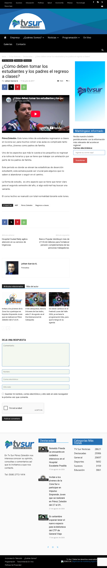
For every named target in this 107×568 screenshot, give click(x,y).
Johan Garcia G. (11, 81)
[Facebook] (93, 2)
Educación (27, 60)
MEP (16, 205)
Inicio (4, 56)
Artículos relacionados (13, 286)
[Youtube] (102, 6)
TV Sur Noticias (14, 56)
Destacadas (27, 56)
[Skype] (98, 2)
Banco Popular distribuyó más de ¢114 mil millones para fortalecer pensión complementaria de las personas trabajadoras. (54, 243)
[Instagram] (52, 547)
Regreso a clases (42, 205)
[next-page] (8, 328)
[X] (102, 2)
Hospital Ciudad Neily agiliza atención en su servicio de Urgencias (14, 242)
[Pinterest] (17, 87)
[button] (102, 50)
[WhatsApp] (24, 87)
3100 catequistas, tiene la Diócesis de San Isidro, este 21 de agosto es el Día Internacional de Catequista (35, 314)
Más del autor (32, 286)
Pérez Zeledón (26, 205)
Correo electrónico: (83, 148)
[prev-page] (3, 328)
